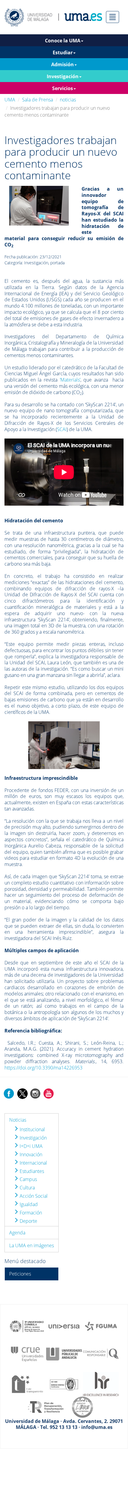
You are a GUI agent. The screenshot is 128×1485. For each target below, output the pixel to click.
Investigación (32, 1137)
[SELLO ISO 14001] (64, 1383)
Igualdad (28, 1204)
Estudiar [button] (63, 52)
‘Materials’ (70, 379)
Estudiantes (31, 1171)
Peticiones (20, 1274)
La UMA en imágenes (31, 1245)
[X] (22, 1093)
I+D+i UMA (30, 1146)
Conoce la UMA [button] (62, 40)
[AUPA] (64, 1353)
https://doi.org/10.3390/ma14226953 (43, 1067)
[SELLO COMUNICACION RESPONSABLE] (101, 1353)
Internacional (32, 1163)
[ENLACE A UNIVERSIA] (64, 1325)
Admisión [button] (62, 64)
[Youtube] (48, 1093)
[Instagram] (35, 1093)
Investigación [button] (63, 76)
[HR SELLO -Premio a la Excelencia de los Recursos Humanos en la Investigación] (101, 1383)
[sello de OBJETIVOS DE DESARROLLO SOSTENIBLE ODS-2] (27, 1325)
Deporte (27, 1221)
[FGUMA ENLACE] (101, 1325)
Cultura (26, 1187)
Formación (30, 1212)
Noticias (17, 1120)
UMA (9, 99)
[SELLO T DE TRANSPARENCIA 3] (27, 1383)
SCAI (62, 429)
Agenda (17, 1232)
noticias (68, 99)
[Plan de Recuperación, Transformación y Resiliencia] (45, 1406)
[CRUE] (27, 1353)
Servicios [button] (62, 88)
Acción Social (33, 1196)
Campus (27, 1179)
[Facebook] (9, 1093)
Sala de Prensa (37, 99)
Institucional (31, 1129)
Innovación (30, 1154)
